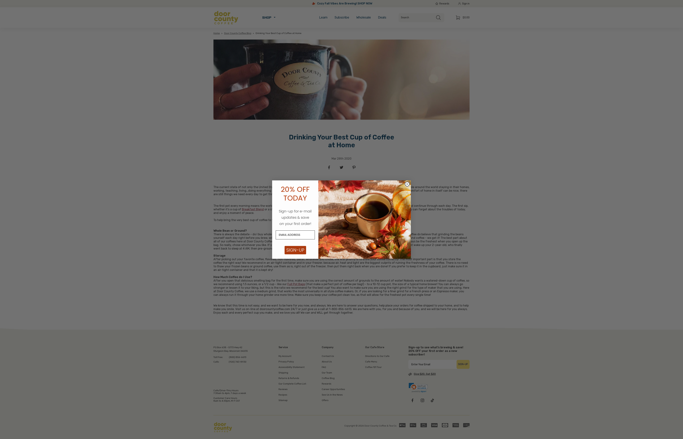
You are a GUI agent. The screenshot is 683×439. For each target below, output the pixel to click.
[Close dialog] (407, 184)
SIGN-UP (295, 250)
